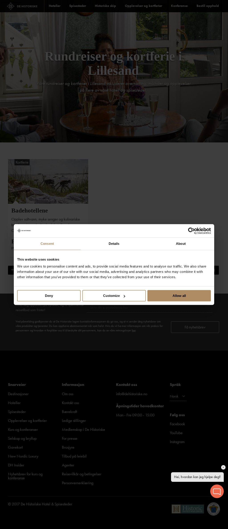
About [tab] (181, 243)
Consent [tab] (47, 243)
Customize (111, 296)
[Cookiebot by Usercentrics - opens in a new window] (191, 230)
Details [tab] (114, 243)
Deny (49, 296)
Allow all (179, 296)
